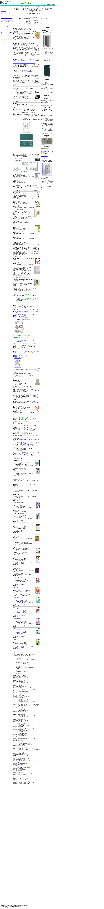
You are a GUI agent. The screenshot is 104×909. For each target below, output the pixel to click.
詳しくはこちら (44, 57)
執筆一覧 (3, 15)
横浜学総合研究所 (4, 29)
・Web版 (24, 315)
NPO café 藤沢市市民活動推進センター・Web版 (24, 314)
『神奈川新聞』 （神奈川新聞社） (26, 444)
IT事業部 (2, 35)
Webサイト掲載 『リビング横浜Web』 (28, 454)
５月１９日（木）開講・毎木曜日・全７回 (25, 299)
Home (3, 6)
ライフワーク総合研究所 (6, 24)
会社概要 (3, 8)
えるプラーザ (24, 453)
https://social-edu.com (21, 97)
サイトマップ (4, 38)
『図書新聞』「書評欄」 (27, 43)
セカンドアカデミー (18, 315)
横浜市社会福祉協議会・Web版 (20, 355)
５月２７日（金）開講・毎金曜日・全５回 (25, 340)
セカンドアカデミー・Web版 (20, 356)
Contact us (4, 40)
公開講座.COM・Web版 (19, 316)
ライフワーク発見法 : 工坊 (27, 352)
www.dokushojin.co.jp (26, 319)
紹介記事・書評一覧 (5, 21)
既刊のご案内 (3, 11)
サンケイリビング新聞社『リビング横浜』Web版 (27, 311)
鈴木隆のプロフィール (5, 13)
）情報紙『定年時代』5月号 (24, 439)
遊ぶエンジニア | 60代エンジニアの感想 (23, 71)
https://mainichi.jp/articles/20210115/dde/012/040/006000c (24, 63)
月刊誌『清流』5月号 (25, 28)
